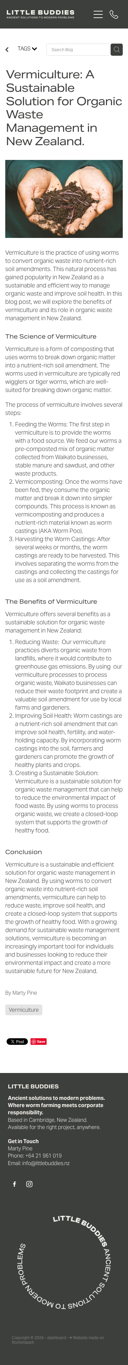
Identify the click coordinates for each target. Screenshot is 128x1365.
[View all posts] (7, 50)
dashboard (56, 1337)
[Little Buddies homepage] (48, 14)
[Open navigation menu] (98, 14)
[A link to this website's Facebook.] (14, 1184)
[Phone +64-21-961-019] (114, 14)
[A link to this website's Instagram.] (29, 1184)
